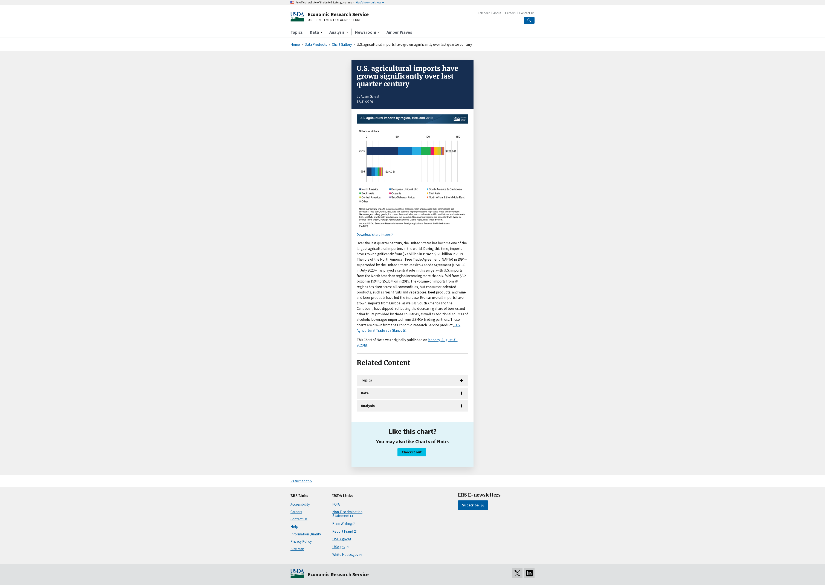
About (497, 13)
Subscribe (470, 505)
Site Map (297, 549)
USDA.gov (340, 539)
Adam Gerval (370, 96)
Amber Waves (399, 32)
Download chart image (373, 234)
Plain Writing (342, 523)
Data (365, 393)
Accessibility (300, 504)
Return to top (301, 481)
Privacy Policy (301, 541)
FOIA (336, 504)
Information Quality (305, 534)
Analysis (368, 405)
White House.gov (345, 554)
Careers (510, 13)
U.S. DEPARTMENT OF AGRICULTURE (334, 20)
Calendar (484, 13)
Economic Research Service (338, 14)
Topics (296, 32)
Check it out (412, 452)
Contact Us (527, 13)
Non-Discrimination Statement (347, 513)
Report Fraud (342, 531)
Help (294, 526)
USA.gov (338, 546)
